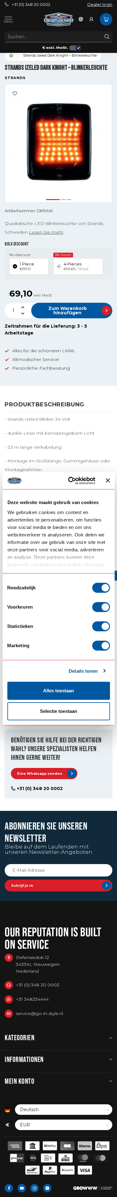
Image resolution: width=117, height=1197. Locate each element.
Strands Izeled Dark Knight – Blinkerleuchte (60, 55)
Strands (15, 78)
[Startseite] (11, 55)
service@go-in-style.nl (39, 1013)
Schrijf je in (22, 885)
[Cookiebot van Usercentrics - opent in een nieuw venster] (70, 481)
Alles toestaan (58, 690)
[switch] (101, 607)
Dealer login (99, 4)
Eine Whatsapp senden (39, 773)
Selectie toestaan (58, 711)
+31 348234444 (32, 999)
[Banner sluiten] (107, 480)
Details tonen (83, 671)
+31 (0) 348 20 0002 (31, 4)
